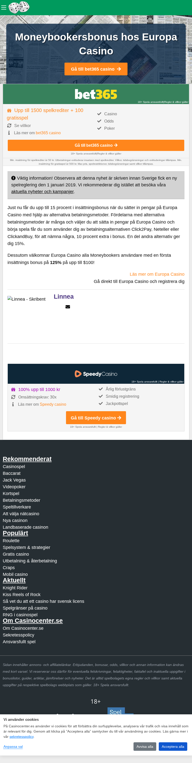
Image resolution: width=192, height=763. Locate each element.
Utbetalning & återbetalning (30, 560)
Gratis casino (16, 554)
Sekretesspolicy (18, 635)
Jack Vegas (14, 480)
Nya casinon (15, 520)
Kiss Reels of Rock (21, 594)
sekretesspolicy (22, 737)
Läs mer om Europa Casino (157, 274)
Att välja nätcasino (21, 513)
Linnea (64, 296)
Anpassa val (13, 747)
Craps (9, 567)
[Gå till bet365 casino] (96, 94)
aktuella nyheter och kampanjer (42, 191)
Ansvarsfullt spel (19, 641)
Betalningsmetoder (21, 500)
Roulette (11, 540)
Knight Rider (15, 587)
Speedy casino (53, 404)
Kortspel (11, 493)
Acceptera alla (173, 747)
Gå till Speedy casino (93, 417)
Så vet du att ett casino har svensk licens (43, 601)
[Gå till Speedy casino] (96, 374)
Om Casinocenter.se (23, 628)
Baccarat (11, 473)
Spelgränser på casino (25, 608)
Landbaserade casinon (25, 527)
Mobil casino (15, 574)
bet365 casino (48, 133)
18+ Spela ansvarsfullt (151, 102)
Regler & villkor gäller (176, 102)
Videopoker (14, 486)
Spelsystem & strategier (26, 547)
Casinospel (14, 466)
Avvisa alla (144, 747)
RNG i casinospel (20, 614)
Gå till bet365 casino (92, 69)
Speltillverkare (17, 507)
